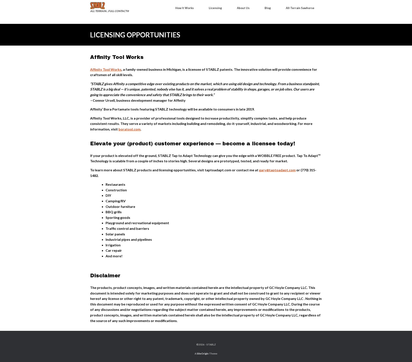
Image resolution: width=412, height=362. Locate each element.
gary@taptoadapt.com (277, 170)
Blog (268, 8)
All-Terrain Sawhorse (300, 8)
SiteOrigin (203, 353)
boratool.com (129, 129)
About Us (243, 8)
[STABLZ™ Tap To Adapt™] (108, 5)
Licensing (215, 8)
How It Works (184, 8)
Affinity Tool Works (105, 69)
